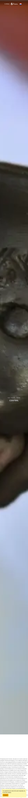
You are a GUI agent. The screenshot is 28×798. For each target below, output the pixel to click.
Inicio (9, 397)
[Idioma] (21, 3)
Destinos (13, 397)
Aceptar (5, 795)
